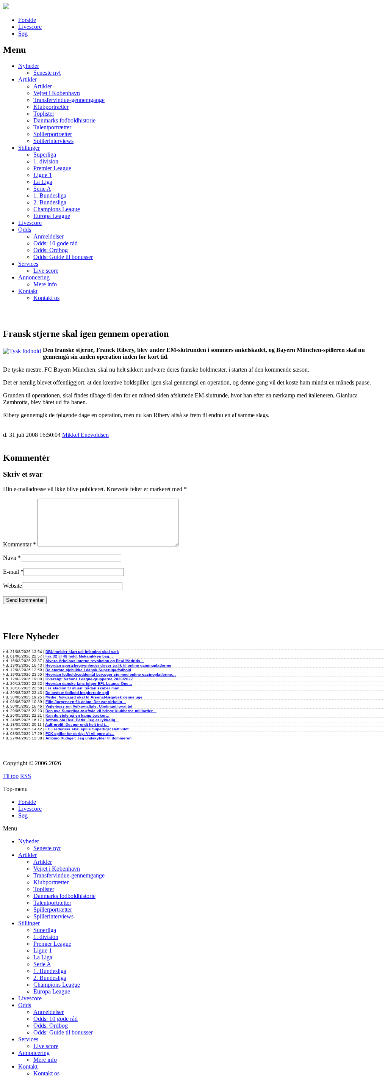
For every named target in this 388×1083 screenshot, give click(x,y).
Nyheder (28, 66)
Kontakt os (46, 298)
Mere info (45, 284)
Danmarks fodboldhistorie (64, 120)
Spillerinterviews (53, 141)
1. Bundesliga (49, 195)
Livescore (30, 27)
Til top (11, 776)
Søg (23, 33)
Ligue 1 (42, 175)
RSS (25, 776)
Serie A (42, 188)
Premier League (52, 168)
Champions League (56, 209)
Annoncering (34, 277)
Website (12, 585)
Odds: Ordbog (50, 250)
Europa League (51, 216)
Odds (24, 229)
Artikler (27, 79)
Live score (45, 270)
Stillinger (29, 147)
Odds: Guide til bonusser (63, 257)
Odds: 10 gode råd (55, 243)
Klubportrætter (51, 107)
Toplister (43, 113)
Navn (9, 557)
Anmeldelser (48, 236)
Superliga (44, 154)
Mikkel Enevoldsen (85, 435)
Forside (27, 20)
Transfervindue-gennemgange (69, 100)
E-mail (11, 571)
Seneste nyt (47, 72)
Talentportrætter (52, 127)
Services (28, 264)
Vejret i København (56, 93)
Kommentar (19, 544)
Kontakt (28, 291)
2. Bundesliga (49, 202)
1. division (45, 161)
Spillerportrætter (52, 134)
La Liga (42, 182)
